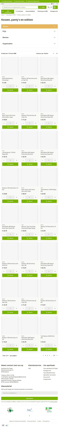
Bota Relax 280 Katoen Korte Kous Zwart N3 (47, 264)
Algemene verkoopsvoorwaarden (17, 421)
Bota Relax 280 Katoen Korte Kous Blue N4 (28, 338)
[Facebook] (29, 416)
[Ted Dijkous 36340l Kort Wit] (49, 325)
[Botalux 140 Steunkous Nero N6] (10, 288)
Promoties (4, 15)
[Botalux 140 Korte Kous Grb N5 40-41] (10, 251)
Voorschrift (46, 377)
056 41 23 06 (10, 375)
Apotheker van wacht (49, 375)
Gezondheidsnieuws (49, 373)
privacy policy (54, 401)
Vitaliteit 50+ (9, 35)
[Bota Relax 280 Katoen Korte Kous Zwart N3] (49, 251)
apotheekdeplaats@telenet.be (17, 377)
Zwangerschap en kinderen (9, 30)
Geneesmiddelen (9, 49)
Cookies (39, 421)
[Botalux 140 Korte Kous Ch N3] (10, 325)
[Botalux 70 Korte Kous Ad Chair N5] (29, 288)
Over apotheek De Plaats (50, 368)
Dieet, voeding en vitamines (9, 25)
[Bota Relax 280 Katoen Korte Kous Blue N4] (29, 325)
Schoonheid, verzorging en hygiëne (9, 19)
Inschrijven (29, 398)
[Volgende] (57, 355)
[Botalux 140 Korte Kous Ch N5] (49, 288)
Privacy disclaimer (31, 421)
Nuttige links (47, 370)
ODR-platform (46, 421)
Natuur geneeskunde (9, 38)
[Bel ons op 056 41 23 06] (48, 7)
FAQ (29, 368)
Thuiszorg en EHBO (9, 42)
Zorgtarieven (47, 379)
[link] (43, 355)
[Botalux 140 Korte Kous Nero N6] (29, 251)
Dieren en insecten (9, 45)
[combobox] (20, 7)
